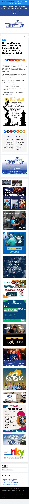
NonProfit (8, 497)
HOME (4, 6)
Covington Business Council (10, 484)
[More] (23, 60)
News (3, 497)
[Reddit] (17, 60)
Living (4, 39)
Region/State (15, 497)
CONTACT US (4, 8)
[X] (8, 60)
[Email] (20, 60)
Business (4, 495)
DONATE (17, 10)
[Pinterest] (11, 60)
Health (21, 495)
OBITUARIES (23, 6)
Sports (20, 497)
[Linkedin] (14, 60)
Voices (25, 497)
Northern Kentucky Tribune (8, 488)
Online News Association (9, 480)
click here (9, 94)
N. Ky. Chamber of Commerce (10, 482)
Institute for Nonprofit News (10, 479)
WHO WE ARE (11, 8)
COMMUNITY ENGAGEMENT (21, 8)
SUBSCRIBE (12, 10)
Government (16, 495)
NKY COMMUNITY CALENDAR (13, 6)
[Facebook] (5, 60)
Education (9, 495)
